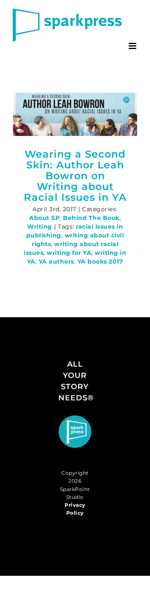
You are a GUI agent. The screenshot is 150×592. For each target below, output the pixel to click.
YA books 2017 (100, 261)
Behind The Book (91, 218)
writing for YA (69, 253)
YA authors (56, 261)
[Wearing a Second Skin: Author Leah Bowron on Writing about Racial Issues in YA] (75, 114)
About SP (44, 218)
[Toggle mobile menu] (133, 46)
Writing (39, 226)
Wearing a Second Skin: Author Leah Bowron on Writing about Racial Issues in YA (75, 175)
